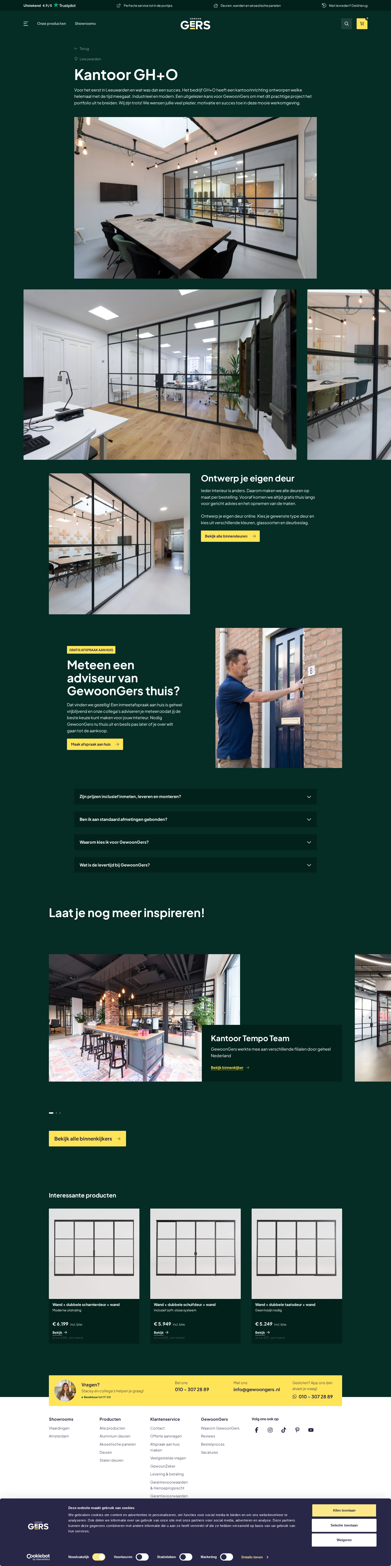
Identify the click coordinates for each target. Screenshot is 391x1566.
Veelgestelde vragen (168, 1458)
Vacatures (209, 1452)
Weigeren (344, 1540)
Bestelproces (212, 1444)
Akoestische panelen (118, 1444)
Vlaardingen (59, 1428)
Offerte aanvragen (166, 1436)
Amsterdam (59, 1436)
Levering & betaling (167, 1474)
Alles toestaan (344, 1510)
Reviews (208, 1436)
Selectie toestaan (344, 1525)
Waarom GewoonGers (220, 1428)
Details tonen (251, 1557)
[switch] (142, 1557)
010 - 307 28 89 (192, 1389)
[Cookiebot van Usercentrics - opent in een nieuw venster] (38, 1557)
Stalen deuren (111, 1460)
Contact (157, 1428)
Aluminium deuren (115, 1436)
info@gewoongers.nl (256, 1389)
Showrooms (85, 23)
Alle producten (112, 1428)
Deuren (106, 1452)
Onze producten (51, 23)
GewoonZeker (162, 1466)
